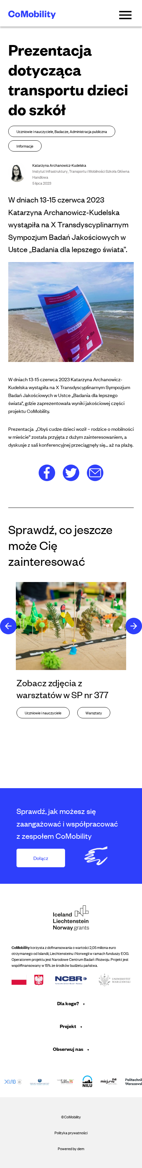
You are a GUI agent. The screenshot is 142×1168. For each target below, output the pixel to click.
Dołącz (40, 857)
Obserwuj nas (68, 1049)
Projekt (68, 1026)
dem (80, 1148)
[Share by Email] (95, 472)
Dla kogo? (68, 1003)
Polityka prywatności (71, 1133)
